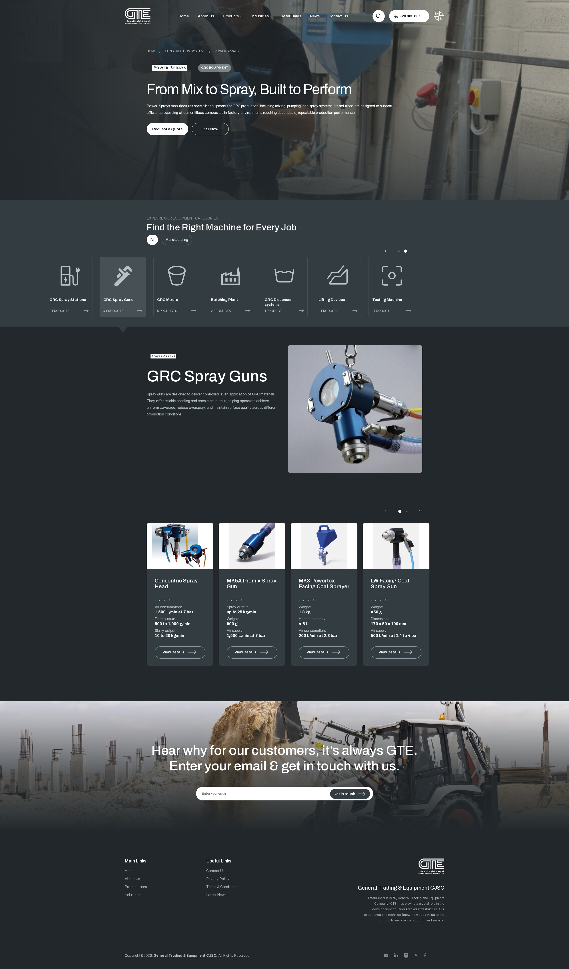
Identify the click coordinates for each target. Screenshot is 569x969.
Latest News (216, 894)
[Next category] (419, 251)
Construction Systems (185, 51)
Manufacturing (176, 240)
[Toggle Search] (379, 16)
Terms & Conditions (221, 886)
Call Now (210, 129)
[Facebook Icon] (426, 955)
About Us (206, 16)
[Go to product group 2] (406, 511)
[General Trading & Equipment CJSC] (137, 16)
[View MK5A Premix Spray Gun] (252, 546)
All (152, 240)
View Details (173, 652)
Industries (260, 16)
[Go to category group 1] (399, 251)
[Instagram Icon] (406, 955)
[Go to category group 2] (405, 251)
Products (231, 16)
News (315, 16)
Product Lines (136, 886)
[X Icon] (416, 955)
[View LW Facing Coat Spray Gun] (396, 546)
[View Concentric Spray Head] (180, 546)
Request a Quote (167, 129)
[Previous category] (386, 251)
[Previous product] (386, 511)
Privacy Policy (217, 878)
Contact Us (338, 16)
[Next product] (419, 511)
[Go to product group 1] (399, 511)
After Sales (291, 16)
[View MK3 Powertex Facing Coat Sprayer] (324, 546)
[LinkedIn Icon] (396, 955)
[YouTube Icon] (386, 955)
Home (183, 16)
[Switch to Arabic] (439, 16)
